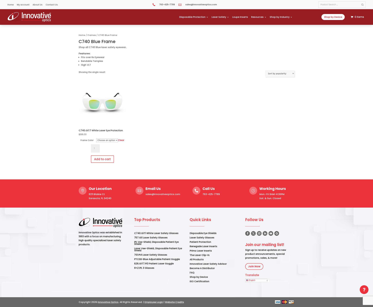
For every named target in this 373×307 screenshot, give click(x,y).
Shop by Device (333, 17)
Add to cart (102, 159)
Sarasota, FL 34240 (100, 198)
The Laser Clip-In (200, 255)
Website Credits (174, 302)
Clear (121, 140)
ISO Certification (199, 281)
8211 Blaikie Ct (97, 194)
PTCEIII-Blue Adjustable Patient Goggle (157, 259)
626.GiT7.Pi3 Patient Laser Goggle (154, 264)
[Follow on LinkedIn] (265, 233)
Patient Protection (200, 242)
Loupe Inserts (240, 17)
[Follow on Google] (276, 233)
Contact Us (52, 5)
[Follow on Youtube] (271, 233)
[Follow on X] (253, 233)
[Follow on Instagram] (259, 233)
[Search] (362, 5)
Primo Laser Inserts (201, 251)
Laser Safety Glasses (202, 238)
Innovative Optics (108, 302)
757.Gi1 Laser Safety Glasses (151, 238)
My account (23, 5)
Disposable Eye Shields (203, 233)
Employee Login (154, 302)
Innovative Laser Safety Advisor (208, 264)
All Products (197, 260)
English (251, 280)
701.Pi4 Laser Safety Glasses (150, 255)
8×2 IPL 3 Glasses (144, 268)
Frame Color (87, 140)
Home (10, 5)
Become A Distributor (202, 268)
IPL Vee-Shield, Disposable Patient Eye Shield (156, 243)
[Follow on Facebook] (247, 233)
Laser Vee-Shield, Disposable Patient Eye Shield (158, 249)
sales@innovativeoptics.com (163, 194)
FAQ (192, 273)
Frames (92, 35)
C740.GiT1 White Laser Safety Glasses (156, 233)
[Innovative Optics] (29, 21)
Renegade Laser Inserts (203, 246)
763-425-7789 (211, 194)
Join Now (254, 266)
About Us (37, 5)
